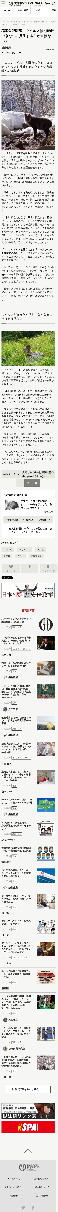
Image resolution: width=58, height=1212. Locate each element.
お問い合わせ (42, 1195)
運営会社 (14, 1195)
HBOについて (14, 1179)
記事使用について (42, 1179)
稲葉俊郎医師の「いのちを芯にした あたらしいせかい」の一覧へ (30, 530)
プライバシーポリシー (14, 1187)
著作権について (42, 1187)
